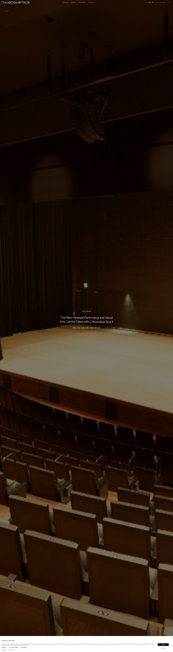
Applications (82, 2)
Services (73, 2)
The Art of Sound (160, 2)
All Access (148, 2)
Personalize (4, 649)
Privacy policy (12, 649)
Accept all (163, 644)
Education (90, 2)
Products (65, 2)
